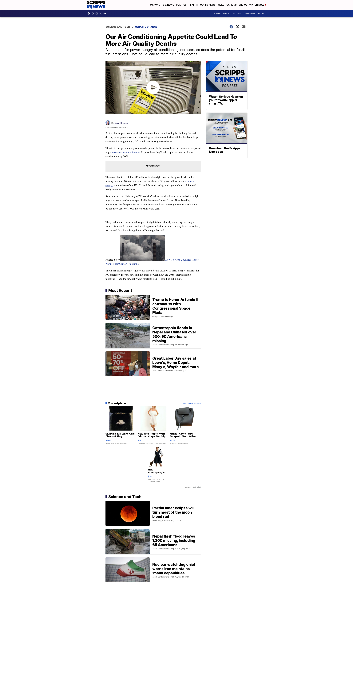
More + (261, 13)
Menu (153, 5)
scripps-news (97, 13)
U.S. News (168, 4)
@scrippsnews (105, 13)
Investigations (227, 4)
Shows (243, 4)
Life (233, 13)
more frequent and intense (126, 152)
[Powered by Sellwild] (197, 487)
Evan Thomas (121, 123)
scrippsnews (89, 13)
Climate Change (146, 26)
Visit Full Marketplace (192, 403)
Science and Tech (117, 26)
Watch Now (257, 4)
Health (193, 4)
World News (208, 4)
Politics (181, 4)
